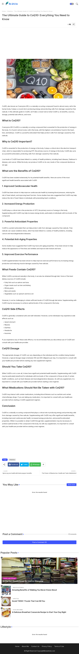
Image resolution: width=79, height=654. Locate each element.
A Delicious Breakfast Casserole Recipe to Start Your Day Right (39, 612)
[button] (72, 4)
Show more (71, 484)
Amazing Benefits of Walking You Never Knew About (34, 590)
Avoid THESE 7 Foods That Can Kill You (28, 601)
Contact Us (35, 646)
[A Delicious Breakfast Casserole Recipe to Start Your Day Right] (6, 612)
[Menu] (3, 4)
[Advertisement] (39, 41)
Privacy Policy (47, 646)
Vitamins (10, 11)
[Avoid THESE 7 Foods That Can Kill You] (6, 601)
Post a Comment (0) (39, 542)
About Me (25, 646)
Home (4, 11)
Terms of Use (59, 646)
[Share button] (43, 464)
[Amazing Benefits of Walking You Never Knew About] (6, 590)
